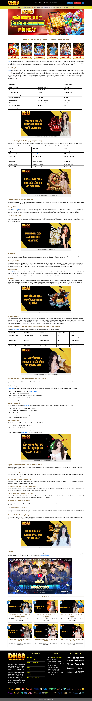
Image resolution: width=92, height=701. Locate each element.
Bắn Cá (46, 7)
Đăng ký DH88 (11, 388)
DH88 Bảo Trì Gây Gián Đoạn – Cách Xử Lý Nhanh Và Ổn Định (72, 640)
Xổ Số (34, 7)
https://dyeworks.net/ (33, 391)
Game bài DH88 (11, 272)
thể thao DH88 (15, 209)
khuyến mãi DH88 (16, 329)
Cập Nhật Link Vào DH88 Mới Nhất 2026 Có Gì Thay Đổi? (20, 640)
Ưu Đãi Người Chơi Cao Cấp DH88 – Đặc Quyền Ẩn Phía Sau (46, 615)
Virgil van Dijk (36, 153)
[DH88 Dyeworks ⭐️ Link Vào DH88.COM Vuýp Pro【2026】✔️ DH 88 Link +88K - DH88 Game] (19, 3)
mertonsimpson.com (44, 555)
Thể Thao (53, 7)
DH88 (9, 61)
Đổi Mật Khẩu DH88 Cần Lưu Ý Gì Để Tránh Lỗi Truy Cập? (72, 615)
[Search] (83, 3)
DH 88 (9, 70)
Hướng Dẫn (27, 7)
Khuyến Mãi (66, 7)
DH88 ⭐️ (21, 7)
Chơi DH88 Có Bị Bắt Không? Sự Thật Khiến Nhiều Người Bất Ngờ (20, 615)
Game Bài (59, 7)
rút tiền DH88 (24, 432)
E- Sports (40, 7)
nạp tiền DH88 (27, 405)
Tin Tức (72, 7)
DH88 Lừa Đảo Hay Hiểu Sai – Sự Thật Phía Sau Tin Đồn (46, 640)
